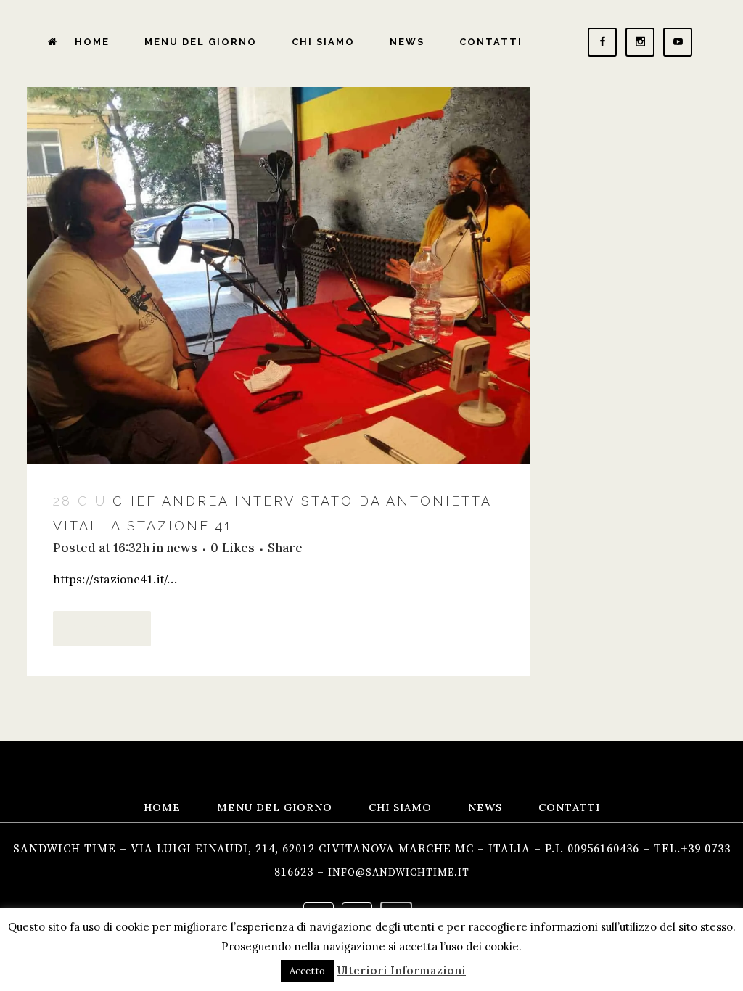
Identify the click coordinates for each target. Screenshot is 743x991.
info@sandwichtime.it (398, 872)
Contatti (569, 807)
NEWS (485, 807)
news (181, 548)
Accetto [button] (307, 971)
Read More (102, 628)
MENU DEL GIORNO (274, 807)
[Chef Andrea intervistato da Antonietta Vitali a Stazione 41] (278, 275)
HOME (162, 807)
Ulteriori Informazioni (401, 970)
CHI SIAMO (400, 807)
